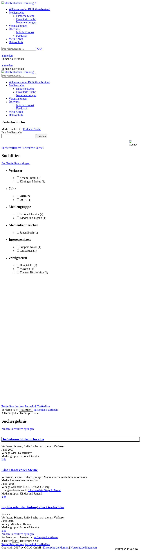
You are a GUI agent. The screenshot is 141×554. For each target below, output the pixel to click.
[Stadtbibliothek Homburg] (17, 3)
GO (39, 48)
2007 (23, 199)
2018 (23, 196)
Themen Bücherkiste (32, 272)
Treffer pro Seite (29, 413)
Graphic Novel (28, 247)
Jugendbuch (27, 232)
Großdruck (26, 250)
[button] (134, 143)
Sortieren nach (9, 409)
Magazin (25, 268)
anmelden (7, 55)
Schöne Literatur (29, 214)
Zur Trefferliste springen (15, 163)
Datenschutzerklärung (55, 547)
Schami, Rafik (28, 177)
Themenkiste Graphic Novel (44, 490)
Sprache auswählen (12, 58)
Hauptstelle (26, 265)
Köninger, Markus (30, 181)
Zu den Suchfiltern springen (17, 428)
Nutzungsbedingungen (83, 547)
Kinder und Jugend (31, 217)
